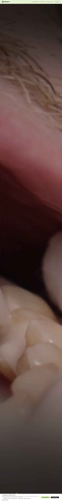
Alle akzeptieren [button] (45, 497)
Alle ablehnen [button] (55, 497)
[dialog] (31, 497)
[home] (6, 2)
